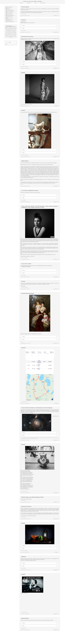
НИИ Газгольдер (12, 36)
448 (54, 492)
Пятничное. (23, 19)
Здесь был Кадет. (25, 66)
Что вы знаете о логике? (26, 263)
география (13, 31)
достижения (43, 437)
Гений (30, 437)
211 (54, 156)
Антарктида (14, 30)
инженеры (24, 437)
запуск (14, 35)
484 (55, 552)
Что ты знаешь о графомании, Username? (29, 190)
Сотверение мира (30, 438)
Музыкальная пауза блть (26, 506)
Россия (11, 37)
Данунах (24, 343)
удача (40, 437)
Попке (23, 28)
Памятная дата (9, 31)
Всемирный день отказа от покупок (27, 104)
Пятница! (23, 72)
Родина (7, 31)
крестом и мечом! (25, 401)
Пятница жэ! (7, 35)
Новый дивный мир (48, 437)
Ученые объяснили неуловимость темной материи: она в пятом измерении (36, 407)
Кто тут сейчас (9, 42)
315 (54, 259)
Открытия (36, 437)
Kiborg (24, 15)
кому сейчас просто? (10, 14)
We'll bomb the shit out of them (27, 36)
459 (55, 403)
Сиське (23, 25)
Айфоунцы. (23, 556)
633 (54, 518)
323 (54, 15)
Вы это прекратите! (10, 13)
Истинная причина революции (27, 293)
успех (38, 437)
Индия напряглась (25, 618)
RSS (6, 44)
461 (54, 32)
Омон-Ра (24, 32)
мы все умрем (54, 437)
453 (54, 629)
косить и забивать (25, 287)
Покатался (23, 347)
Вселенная (32, 437)
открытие (15, 36)
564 (54, 68)
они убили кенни (11, 35)
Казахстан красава (25, 6)
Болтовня (9, 26)
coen (23, 68)
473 (54, 343)
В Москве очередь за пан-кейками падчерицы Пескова (32, 497)
